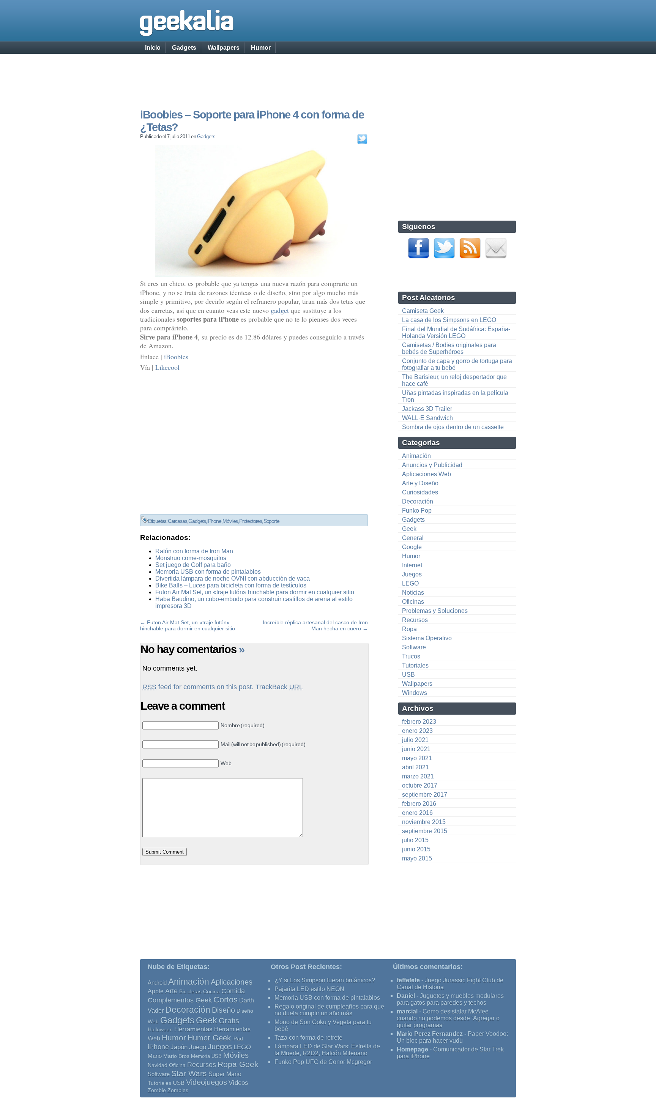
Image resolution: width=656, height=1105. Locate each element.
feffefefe (408, 980)
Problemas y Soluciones (435, 611)
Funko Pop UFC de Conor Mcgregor (323, 1062)
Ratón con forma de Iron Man (194, 551)
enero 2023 (417, 731)
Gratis (229, 1021)
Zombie (157, 1090)
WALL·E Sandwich (427, 418)
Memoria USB (206, 1056)
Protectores (250, 521)
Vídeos (238, 1082)
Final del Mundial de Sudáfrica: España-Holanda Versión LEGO (456, 332)
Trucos (411, 656)
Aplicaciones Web (426, 474)
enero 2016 (417, 813)
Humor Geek (209, 1037)
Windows (414, 693)
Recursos (415, 620)
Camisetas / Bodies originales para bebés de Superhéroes (449, 348)
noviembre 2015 (424, 822)
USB (408, 674)
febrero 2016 (419, 803)
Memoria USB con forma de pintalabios (208, 571)
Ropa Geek (238, 1064)
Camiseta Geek (423, 311)
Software (414, 647)
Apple (156, 991)
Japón (179, 1047)
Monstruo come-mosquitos (190, 558)
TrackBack (279, 687)
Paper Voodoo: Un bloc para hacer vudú (452, 1037)
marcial (407, 1011)
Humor (261, 47)
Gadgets (184, 47)
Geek (409, 529)
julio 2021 (415, 740)
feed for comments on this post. (198, 687)
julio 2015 (415, 840)
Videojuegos (206, 1082)
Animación (416, 456)
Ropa (409, 629)
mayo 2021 (417, 758)
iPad (237, 1039)
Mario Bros (176, 1056)
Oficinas (413, 601)
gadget (280, 310)
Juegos (412, 574)
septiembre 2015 (424, 831)
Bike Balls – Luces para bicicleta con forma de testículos (230, 585)
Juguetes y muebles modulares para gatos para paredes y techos (450, 999)
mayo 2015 (417, 858)
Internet (412, 565)
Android (157, 983)
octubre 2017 (419, 785)
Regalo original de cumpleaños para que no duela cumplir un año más (329, 1010)
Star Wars (189, 1073)
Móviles (230, 521)
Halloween (160, 1029)
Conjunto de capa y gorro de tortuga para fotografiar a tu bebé (457, 364)
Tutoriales (415, 665)
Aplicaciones (231, 982)
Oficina (177, 1065)
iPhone (214, 521)
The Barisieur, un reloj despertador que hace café (454, 380)
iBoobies (176, 356)
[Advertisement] (328, 74)
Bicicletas (190, 991)
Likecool (167, 367)
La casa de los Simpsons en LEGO (449, 320)
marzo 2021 (418, 776)
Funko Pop (417, 510)
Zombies (177, 1090)
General (413, 538)
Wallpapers (224, 47)
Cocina (211, 991)
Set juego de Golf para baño (193, 565)
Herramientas (193, 1029)
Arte (171, 991)
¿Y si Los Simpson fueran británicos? (324, 980)
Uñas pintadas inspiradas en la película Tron (455, 396)
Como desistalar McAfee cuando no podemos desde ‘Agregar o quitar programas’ (448, 1018)
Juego (197, 1047)
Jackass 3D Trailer (427, 409)
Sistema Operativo (427, 638)
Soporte (271, 521)
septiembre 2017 (424, 794)
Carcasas (177, 521)
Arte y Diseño (420, 483)
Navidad (157, 1065)
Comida (233, 991)
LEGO (410, 583)
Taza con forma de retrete (308, 1037)
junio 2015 (416, 849)
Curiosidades (420, 492)
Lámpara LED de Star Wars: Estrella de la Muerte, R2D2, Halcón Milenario (327, 1049)
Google (412, 547)
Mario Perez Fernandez (430, 1034)
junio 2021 (416, 749)
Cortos (225, 999)
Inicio (153, 47)
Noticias (413, 592)
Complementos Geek (180, 1000)
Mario (155, 1056)
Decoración (417, 501)
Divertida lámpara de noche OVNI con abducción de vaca (232, 578)
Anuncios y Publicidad (432, 465)
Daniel (406, 996)
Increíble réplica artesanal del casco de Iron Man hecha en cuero (315, 625)
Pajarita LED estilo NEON (309, 989)
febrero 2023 (419, 721)
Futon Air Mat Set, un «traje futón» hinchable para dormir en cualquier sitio (254, 592)
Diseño (223, 1010)
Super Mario (224, 1074)
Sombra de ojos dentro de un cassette (453, 427)
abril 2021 (415, 767)
